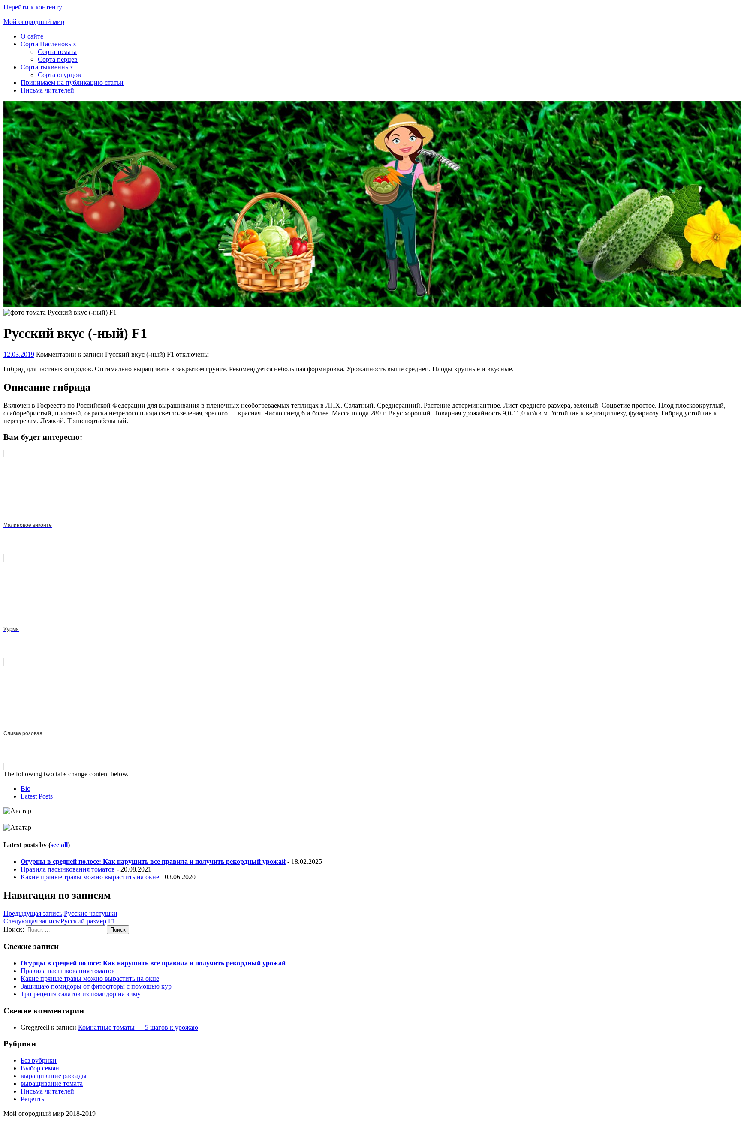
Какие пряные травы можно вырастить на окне (90, 877)
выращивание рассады (54, 1075)
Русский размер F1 (59, 921)
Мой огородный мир (33, 21)
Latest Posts (37, 796)
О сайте (32, 36)
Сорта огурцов (59, 74)
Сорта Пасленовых (48, 44)
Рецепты (33, 1099)
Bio (25, 788)
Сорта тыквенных (47, 67)
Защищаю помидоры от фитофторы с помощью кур (96, 986)
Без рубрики (39, 1060)
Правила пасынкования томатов (68, 869)
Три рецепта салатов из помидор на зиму (81, 994)
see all (59, 844)
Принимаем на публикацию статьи (72, 82)
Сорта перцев (58, 59)
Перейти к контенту (32, 7)
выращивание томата (52, 1083)
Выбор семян (40, 1068)
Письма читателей (47, 90)
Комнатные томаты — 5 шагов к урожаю (138, 1027)
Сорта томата (57, 51)
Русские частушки (60, 913)
